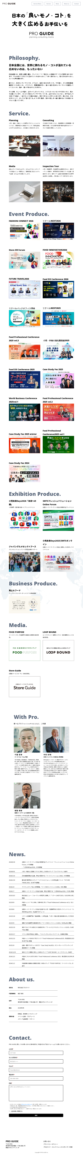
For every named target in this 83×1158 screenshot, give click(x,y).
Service (48, 4)
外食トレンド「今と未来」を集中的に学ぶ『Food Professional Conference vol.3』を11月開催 (47, 903)
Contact (76, 4)
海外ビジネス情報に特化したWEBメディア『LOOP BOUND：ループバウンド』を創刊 (47, 952)
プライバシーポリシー (50, 1144)
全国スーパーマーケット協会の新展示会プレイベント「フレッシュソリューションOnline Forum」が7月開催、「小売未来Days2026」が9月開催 (48, 864)
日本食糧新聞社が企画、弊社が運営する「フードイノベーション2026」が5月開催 (46, 876)
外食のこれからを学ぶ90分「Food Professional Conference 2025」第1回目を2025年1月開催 (48, 957)
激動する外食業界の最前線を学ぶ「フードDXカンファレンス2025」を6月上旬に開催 (46, 923)
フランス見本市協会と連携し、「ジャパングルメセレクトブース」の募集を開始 (45, 934)
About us (66, 4)
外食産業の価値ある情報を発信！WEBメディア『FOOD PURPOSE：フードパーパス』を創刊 (47, 964)
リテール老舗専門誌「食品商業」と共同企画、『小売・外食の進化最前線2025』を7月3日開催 (48, 917)
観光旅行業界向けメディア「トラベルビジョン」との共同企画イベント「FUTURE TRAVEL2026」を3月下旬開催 (46, 881)
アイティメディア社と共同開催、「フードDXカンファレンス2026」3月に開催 (44, 887)
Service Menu (37, 4)
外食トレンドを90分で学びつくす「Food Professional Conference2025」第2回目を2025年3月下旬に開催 (48, 939)
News (57, 4)
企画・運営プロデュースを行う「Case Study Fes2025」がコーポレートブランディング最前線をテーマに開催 (47, 946)
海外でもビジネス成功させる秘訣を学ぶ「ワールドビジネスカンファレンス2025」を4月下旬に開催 (48, 928)
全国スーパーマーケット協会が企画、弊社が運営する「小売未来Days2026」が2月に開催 (48, 891)
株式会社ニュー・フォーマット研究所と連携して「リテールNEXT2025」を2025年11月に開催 (48, 896)
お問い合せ (47, 1141)
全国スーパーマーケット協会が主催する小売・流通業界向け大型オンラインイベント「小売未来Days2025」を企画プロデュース (48, 910)
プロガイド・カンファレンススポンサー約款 (57, 1147)
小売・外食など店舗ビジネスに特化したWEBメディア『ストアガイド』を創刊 (44, 871)
